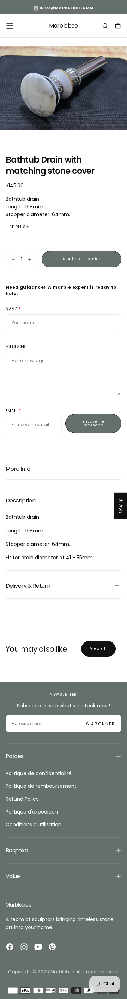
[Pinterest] (52, 947)
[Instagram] (24, 947)
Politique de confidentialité (39, 773)
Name (11, 309)
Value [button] (13, 876)
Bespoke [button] (17, 850)
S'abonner (100, 724)
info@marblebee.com (66, 8)
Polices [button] (15, 756)
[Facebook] (10, 947)
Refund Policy (22, 799)
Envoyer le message (93, 423)
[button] (10, 26)
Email (12, 411)
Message (15, 347)
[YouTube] (38, 947)
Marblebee (19, 904)
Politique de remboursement (41, 786)
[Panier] (117, 26)
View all (98, 648)
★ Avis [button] (121, 505)
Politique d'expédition (32, 811)
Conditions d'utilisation (33, 824)
